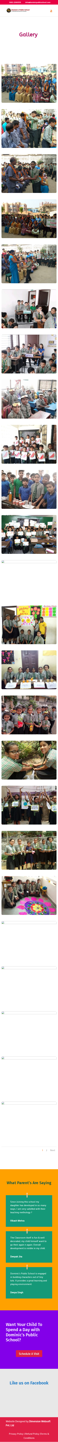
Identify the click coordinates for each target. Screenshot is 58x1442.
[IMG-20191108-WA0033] (29, 778)
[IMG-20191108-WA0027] (29, 688)
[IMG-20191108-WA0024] (29, 562)
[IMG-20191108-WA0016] (29, 327)
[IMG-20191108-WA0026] (29, 643)
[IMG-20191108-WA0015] (29, 282)
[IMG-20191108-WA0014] (29, 237)
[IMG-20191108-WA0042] (29, 968)
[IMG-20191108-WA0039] (29, 913)
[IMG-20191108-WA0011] (29, 101)
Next (52, 1150)
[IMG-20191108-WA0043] (29, 1013)
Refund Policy (32, 1433)
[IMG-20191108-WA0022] (29, 507)
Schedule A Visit (29, 1354)
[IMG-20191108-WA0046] (29, 1103)
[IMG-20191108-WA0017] (29, 372)
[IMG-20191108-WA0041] (29, 923)
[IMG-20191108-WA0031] (29, 733)
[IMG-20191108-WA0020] (29, 417)
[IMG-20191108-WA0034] (29, 823)
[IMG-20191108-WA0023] (29, 552)
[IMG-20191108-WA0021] (29, 462)
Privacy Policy (16, 1433)
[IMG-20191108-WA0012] (29, 146)
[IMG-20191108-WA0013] (29, 192)
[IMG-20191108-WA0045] (29, 1058)
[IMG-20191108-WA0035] (29, 868)
